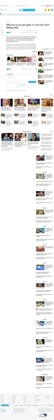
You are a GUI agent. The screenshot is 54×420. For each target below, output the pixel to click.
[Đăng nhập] (52, 10)
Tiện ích (22, 5)
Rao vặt (47, 397)
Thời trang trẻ (49, 14)
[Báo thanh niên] (27, 10)
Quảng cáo (21, 405)
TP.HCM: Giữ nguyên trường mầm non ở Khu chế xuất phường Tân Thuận (49, 285)
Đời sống (14, 14)
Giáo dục (23, 14)
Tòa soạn (28, 405)
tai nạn (8, 90)
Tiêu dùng (45, 14)
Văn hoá (24, 397)
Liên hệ (26, 5)
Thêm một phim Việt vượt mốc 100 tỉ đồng (49, 247)
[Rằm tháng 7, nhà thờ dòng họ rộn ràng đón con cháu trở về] (40, 212)
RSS (25, 405)
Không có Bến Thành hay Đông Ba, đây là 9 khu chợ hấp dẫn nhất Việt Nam (44, 240)
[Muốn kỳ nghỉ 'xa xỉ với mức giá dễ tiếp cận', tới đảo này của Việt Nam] (40, 230)
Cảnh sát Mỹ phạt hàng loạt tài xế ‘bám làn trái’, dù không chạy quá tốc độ (44, 366)
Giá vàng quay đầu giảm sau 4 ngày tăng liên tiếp (44, 203)
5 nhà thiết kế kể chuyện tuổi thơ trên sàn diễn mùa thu (44, 388)
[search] (10, 10)
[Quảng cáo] (45, 10)
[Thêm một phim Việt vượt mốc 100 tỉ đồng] (40, 249)
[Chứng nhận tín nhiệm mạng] (43, 415)
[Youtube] (47, 5)
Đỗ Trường (23, 90)
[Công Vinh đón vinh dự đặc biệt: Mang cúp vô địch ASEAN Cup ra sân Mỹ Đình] (40, 304)
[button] (2, 22)
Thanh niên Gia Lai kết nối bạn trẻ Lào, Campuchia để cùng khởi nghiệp (43, 273)
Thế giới (8, 14)
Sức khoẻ (14, 397)
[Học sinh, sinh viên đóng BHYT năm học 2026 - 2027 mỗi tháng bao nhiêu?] (40, 323)
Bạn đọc (47, 395)
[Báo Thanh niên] (5, 405)
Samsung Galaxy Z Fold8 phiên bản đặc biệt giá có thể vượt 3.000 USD (44, 351)
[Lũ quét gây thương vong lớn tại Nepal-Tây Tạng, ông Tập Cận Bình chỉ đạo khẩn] (40, 176)
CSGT (15, 90)
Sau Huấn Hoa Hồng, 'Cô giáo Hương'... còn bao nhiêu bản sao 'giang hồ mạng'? (49, 157)
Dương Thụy (12, 90)
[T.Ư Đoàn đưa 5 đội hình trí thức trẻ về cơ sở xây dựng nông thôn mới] (40, 267)
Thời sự (6, 14)
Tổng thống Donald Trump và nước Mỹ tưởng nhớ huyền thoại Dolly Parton (44, 254)
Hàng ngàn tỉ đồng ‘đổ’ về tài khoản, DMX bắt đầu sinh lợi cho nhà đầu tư (44, 199)
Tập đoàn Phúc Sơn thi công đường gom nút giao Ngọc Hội (44, 167)
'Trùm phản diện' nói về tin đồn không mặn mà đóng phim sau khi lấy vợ (44, 258)
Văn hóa (29, 14)
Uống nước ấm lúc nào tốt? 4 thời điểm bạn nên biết (44, 329)
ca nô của (19, 90)
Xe (40, 14)
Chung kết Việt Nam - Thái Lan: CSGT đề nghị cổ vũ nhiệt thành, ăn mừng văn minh (44, 221)
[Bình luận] (1, 30)
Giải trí (32, 14)
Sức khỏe (17, 14)
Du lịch (26, 14)
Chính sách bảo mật (34, 405)
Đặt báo (16, 405)
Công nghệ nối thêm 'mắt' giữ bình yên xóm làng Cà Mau (44, 347)
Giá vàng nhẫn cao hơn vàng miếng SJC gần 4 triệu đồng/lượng (49, 193)
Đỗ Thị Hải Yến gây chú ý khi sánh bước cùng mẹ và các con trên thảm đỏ (49, 378)
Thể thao (34, 14)
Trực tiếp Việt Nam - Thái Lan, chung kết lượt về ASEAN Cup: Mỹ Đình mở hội (44, 309)
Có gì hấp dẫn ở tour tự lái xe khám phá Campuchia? (43, 236)
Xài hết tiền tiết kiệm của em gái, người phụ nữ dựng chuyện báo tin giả (44, 164)
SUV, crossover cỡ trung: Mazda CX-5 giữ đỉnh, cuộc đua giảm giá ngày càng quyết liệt (49, 360)
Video (42, 14)
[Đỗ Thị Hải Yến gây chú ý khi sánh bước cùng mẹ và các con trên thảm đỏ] (40, 378)
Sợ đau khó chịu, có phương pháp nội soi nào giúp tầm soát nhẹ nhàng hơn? (44, 333)
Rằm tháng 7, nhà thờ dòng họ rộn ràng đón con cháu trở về (49, 211)
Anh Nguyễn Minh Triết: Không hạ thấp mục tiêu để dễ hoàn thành (44, 277)
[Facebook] (49, 5)
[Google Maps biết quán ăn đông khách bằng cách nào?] (40, 341)
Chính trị (3, 14)
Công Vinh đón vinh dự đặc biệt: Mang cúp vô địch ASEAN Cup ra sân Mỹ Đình (49, 303)
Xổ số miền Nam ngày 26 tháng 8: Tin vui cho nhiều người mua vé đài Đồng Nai (44, 218)
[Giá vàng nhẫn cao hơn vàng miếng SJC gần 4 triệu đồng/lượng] (40, 193)
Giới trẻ (20, 14)
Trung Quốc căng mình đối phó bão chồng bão (44, 181)
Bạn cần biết (18, 5)
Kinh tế (11, 14)
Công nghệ (38, 14)
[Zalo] (52, 5)
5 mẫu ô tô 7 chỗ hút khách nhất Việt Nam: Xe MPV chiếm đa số (44, 370)
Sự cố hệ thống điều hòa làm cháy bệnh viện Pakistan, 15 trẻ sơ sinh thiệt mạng (44, 185)
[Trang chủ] (0, 14)
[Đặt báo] (49, 10)
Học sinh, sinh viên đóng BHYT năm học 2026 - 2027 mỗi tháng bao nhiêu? (49, 323)
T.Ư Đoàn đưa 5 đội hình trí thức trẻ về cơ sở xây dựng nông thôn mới (49, 267)
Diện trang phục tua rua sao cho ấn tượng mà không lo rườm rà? (44, 384)
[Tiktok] (51, 5)
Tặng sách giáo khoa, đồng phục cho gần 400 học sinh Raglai (44, 295)
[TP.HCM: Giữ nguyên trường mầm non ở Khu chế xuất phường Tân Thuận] (40, 285)
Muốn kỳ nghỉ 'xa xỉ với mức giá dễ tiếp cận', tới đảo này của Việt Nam (49, 230)
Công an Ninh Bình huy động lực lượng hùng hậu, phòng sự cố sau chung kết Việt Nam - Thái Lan (44, 313)
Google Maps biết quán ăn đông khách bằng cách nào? (49, 340)
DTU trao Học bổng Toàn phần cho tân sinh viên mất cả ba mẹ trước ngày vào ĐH (44, 291)
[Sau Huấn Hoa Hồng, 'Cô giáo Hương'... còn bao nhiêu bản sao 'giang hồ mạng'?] (40, 158)
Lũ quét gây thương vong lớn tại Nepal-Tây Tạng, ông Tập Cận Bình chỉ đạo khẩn (48, 176)
